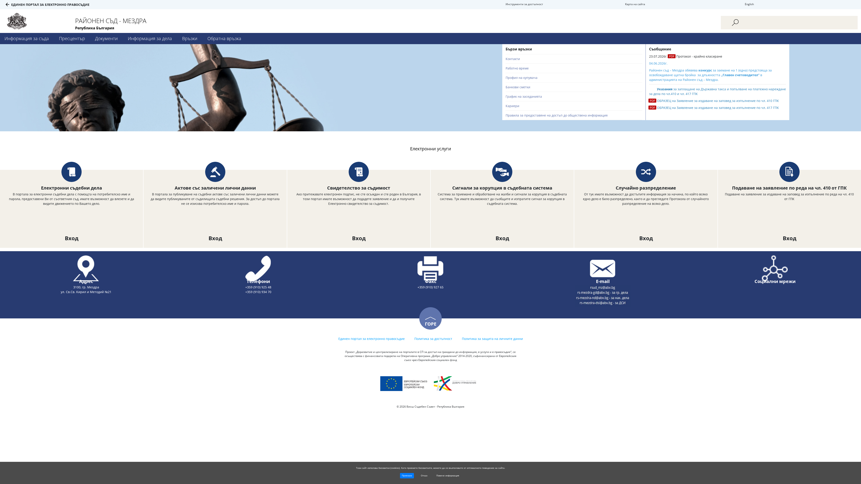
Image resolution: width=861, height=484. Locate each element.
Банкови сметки (518, 87)
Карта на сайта (635, 4)
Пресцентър (72, 38)
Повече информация (447, 475)
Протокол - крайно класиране (699, 56)
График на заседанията (524, 96)
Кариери (512, 106)
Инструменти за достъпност (524, 4)
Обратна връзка (224, 38)
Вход (71, 238)
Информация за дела (150, 38)
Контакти (513, 59)
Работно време (517, 68)
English (749, 4)
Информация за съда (26, 38)
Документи (106, 38)
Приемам (407, 475)
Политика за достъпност (433, 339)
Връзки (189, 38)
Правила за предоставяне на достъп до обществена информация (557, 115)
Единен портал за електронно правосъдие (50, 4)
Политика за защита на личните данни (492, 339)
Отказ (424, 475)
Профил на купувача (521, 78)
